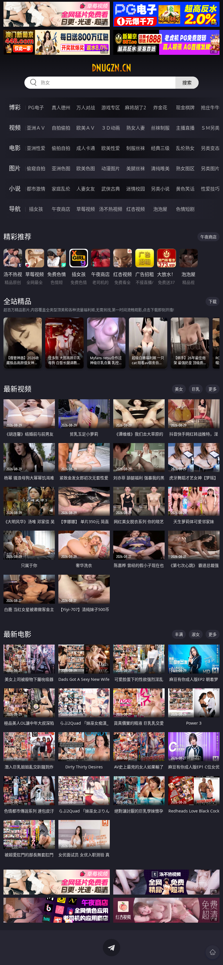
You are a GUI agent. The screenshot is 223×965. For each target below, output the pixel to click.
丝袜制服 (160, 128)
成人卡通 (85, 148)
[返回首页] (213, 952)
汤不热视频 (110, 209)
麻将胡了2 (135, 107)
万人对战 (85, 107)
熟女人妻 (135, 128)
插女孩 (36, 209)
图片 (15, 168)
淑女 (196, 634)
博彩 (15, 107)
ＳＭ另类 (210, 128)
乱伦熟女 (185, 148)
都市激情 (36, 189)
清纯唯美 (160, 168)
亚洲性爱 (36, 148)
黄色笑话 (185, 189)
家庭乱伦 (61, 189)
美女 (179, 389)
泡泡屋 (160, 209)
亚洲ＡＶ (36, 128)
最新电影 (17, 634)
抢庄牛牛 (210, 107)
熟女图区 (185, 168)
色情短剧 (185, 209)
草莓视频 (85, 209)
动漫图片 (110, 168)
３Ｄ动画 (110, 128)
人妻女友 (85, 189)
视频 (15, 128)
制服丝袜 (135, 148)
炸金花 (160, 107)
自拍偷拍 (61, 128)
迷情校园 (135, 189)
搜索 (187, 82)
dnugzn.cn (111, 68)
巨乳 (196, 389)
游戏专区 (110, 107)
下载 (212, 301)
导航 (15, 209)
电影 (15, 148)
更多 (212, 389)
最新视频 (17, 388)
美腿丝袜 (135, 168)
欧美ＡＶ (85, 128)
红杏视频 (135, 209)
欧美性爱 (110, 148)
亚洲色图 (61, 168)
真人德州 (61, 107)
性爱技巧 (210, 189)
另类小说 (160, 189)
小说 (15, 189)
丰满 (179, 634)
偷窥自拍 (36, 168)
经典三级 (160, 148)
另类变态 (210, 148)
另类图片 (210, 168)
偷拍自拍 (61, 148)
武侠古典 (110, 189)
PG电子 (36, 107)
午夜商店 (61, 209)
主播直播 (185, 128)
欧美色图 (85, 168)
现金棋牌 (185, 107)
